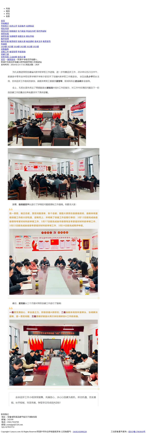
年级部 (4, 44)
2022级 (29, 47)
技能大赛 (22, 41)
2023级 (23, 47)
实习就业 (22, 31)
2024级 (17, 47)
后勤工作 (5, 52)
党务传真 (5, 57)
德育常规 (5, 36)
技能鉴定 (13, 31)
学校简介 (5, 26)
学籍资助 (22, 52)
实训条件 (22, 26)
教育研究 (13, 41)
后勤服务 (5, 49)
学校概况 (5, 23)
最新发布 (11, 59)
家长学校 (30, 36)
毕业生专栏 (31, 31)
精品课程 (30, 41)
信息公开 (13, 26)
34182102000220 (80, 432)
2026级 (4, 47)
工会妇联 (13, 57)
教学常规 (5, 41)
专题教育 (13, 36)
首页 (3, 21)
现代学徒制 (41, 31)
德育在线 (5, 34)
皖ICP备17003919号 (137, 432)
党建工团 (5, 54)
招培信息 (5, 31)
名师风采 (30, 26)
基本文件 (38, 41)
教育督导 (47, 41)
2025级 (10, 47)
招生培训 (5, 28)
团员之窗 (22, 57)
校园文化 (22, 36)
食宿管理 (13, 52)
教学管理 (5, 39)
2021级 (36, 47)
